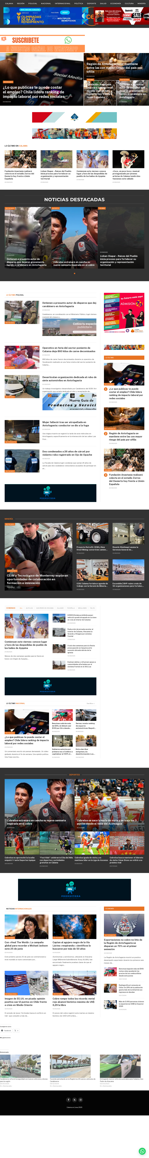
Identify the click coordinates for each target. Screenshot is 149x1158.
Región (21, 3)
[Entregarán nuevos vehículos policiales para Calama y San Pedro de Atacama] (123, 1066)
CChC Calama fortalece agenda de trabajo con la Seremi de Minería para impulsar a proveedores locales (92, 584)
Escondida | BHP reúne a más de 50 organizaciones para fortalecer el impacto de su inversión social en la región (128, 584)
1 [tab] (73, 273)
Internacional (62, 3)
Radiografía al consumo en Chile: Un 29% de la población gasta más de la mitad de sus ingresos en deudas (131, 988)
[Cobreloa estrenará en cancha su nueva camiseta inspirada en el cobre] (39, 805)
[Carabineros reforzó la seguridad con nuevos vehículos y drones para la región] (24, 1066)
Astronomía (58, 937)
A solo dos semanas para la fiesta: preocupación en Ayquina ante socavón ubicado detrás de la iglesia (81, 649)
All (21, 608)
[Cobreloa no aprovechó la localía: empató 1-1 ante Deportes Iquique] (22, 843)
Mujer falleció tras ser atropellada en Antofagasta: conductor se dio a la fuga (65, 424)
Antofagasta (93, 59)
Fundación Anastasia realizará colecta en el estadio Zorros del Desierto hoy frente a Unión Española (100, 91)
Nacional (46, 3)
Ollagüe (60, 608)
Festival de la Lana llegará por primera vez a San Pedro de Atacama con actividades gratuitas (73, 262)
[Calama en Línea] (91, 16)
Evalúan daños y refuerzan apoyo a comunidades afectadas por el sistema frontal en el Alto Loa (82, 664)
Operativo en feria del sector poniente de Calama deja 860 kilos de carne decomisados (28, 262)
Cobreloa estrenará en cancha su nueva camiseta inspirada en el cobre (36, 822)
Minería (142, 3)
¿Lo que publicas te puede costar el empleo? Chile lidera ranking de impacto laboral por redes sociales (34, 92)
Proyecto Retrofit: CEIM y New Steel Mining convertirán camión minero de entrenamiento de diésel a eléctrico (91, 548)
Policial (32, 3)
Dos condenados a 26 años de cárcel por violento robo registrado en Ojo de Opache (67, 453)
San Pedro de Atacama (45, 608)
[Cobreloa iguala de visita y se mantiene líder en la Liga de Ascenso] (92, 843)
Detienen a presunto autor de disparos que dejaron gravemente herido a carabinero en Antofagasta (132, 91)
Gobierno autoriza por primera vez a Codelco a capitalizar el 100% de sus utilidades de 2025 (62, 751)
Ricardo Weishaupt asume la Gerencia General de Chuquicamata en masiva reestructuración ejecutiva (125, 548)
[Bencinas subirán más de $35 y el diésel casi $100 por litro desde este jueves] (62, 715)
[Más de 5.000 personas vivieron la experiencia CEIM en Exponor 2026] (110, 1004)
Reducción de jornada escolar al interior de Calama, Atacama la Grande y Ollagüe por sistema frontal (80, 632)
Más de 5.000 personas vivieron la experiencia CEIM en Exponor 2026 (131, 1004)
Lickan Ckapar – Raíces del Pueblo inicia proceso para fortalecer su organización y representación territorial (56, 175)
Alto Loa (29, 608)
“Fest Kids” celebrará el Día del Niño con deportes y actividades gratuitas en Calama (56, 860)
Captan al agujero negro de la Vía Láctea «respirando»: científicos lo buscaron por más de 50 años (72, 945)
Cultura (129, 3)
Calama (9, 3)
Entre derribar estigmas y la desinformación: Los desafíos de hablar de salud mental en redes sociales (85, 751)
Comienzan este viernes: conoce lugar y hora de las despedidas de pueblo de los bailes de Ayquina (92, 173)
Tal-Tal (92, 608)
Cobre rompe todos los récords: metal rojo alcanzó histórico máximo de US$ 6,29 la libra (74, 1001)
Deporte (91, 3)
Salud (103, 3)
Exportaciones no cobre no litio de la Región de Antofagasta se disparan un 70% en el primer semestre (123, 944)
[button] (142, 1151)
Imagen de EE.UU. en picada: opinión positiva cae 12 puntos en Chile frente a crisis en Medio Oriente (26, 1001)
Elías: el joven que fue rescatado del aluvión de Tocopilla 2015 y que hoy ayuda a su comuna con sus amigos (120, 262)
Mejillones (82, 608)
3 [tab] (77, 273)
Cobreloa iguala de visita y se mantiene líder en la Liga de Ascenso (91, 859)
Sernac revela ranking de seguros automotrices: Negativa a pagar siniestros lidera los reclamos (86, 725)
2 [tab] (75, 273)
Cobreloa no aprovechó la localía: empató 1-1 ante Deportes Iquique (20, 859)
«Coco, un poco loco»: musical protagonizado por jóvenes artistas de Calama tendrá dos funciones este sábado (126, 175)
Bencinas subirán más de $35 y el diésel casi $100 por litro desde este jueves (61, 725)
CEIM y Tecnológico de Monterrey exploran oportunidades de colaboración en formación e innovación (37, 579)
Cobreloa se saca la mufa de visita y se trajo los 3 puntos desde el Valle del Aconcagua (107, 822)
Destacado (8, 82)
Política (78, 3)
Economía (115, 3)
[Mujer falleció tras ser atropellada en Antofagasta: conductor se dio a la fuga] (22, 431)
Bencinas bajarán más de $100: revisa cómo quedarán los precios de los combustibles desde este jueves (131, 972)
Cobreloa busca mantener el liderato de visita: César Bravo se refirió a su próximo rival (126, 860)
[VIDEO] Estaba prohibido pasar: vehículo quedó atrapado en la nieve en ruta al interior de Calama (82, 617)
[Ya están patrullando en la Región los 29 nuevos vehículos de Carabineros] (74, 1066)
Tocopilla (71, 608)
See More (90, 703)
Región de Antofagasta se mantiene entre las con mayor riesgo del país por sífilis (114, 67)
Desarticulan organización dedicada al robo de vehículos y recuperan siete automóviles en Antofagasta (82, 379)
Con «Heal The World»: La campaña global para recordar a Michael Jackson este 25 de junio (26, 945)
